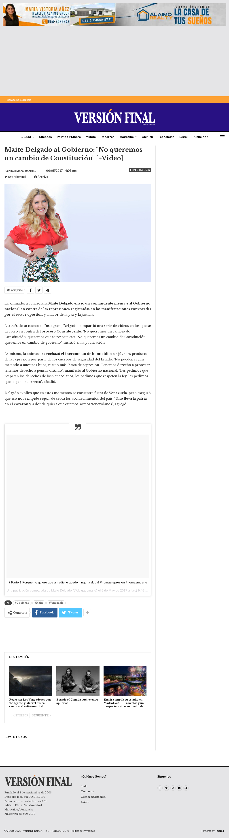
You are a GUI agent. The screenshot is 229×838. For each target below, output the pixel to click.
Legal (183, 137)
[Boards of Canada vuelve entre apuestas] (78, 681)
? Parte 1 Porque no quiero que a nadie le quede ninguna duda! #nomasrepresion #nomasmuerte (77, 582)
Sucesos (45, 137)
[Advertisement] (114, 59)
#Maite (38, 602)
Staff (84, 786)
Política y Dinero (69, 137)
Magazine (126, 137)
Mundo (91, 137)
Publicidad (200, 137)
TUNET (220, 830)
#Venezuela (56, 602)
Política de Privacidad (83, 830)
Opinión (147, 137)
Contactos (88, 791)
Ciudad (26, 137)
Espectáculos (140, 170)
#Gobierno (22, 602)
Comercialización (93, 796)
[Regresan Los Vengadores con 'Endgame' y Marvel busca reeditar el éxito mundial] (30, 681)
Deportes (107, 137)
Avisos (85, 802)
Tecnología (166, 137)
